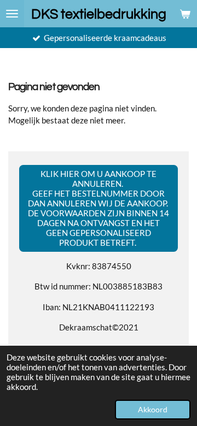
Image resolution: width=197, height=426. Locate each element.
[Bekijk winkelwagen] (185, 13)
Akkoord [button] (152, 409)
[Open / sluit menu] (12, 13)
